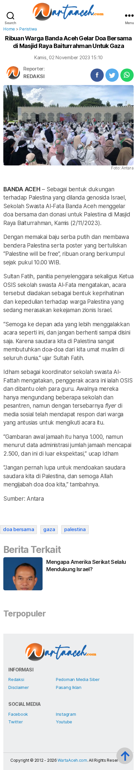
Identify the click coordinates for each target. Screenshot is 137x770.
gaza (49, 529)
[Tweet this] (112, 75)
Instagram (66, 714)
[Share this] (97, 75)
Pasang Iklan (68, 687)
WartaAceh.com (72, 760)
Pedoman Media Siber (78, 679)
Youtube (64, 721)
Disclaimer (18, 687)
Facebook (18, 714)
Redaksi (33, 76)
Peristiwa (28, 28)
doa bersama (18, 529)
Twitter (15, 721)
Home (9, 28)
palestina (75, 529)
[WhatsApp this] (127, 75)
